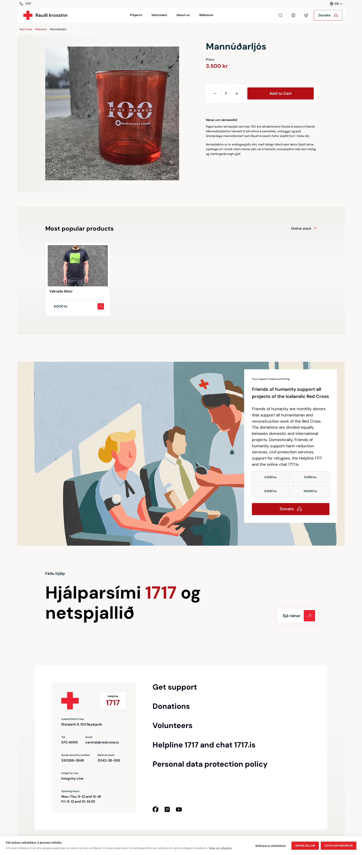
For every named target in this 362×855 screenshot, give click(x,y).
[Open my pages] (293, 15)
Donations (171, 706)
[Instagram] (167, 809)
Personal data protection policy (210, 764)
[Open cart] (306, 15)
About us (183, 15)
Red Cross (26, 29)
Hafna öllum (305, 845)
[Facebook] (156, 809)
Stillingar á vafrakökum (270, 845)
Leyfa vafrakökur (338, 845)
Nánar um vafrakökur (220, 848)
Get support (175, 687)
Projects (136, 15)
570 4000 (69, 742)
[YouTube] (179, 809)
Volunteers (159, 15)
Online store (301, 228)
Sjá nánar (291, 615)
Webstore (206, 15)
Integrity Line (72, 778)
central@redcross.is (102, 742)
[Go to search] (280, 15)
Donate (287, 509)
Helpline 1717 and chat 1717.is (204, 744)
